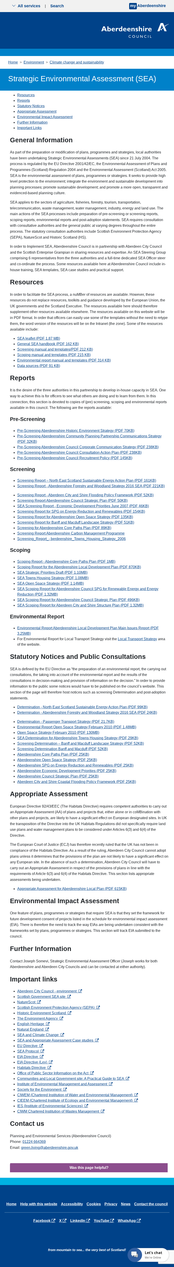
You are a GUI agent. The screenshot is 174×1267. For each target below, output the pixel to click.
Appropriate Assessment (36, 111)
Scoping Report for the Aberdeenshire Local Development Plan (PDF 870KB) (79, 567)
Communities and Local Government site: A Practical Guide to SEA (73, 1079)
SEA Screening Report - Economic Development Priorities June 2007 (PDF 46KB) (83, 506)
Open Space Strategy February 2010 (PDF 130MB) (58, 732)
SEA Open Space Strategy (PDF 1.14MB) (50, 583)
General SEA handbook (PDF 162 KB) (48, 344)
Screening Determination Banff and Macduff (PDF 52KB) (62, 749)
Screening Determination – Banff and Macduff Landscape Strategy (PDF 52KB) (80, 743)
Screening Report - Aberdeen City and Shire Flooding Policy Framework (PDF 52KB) (85, 495)
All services (29, 6)
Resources (26, 95)
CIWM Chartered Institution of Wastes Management (60, 1111)
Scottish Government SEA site (44, 997)
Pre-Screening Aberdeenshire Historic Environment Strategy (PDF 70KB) (75, 431)
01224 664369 (34, 1142)
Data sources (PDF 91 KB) (38, 366)
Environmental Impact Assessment (44, 117)
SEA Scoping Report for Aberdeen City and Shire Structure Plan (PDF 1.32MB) (80, 605)
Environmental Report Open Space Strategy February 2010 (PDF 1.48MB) (76, 727)
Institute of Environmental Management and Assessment (65, 1084)
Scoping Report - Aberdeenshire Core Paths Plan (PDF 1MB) (66, 561)
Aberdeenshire (148, 5)
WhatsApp (130, 1221)
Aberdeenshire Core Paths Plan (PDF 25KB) (53, 754)
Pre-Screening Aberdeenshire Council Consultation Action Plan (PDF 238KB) (79, 452)
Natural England (33, 1029)
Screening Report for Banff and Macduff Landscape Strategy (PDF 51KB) (75, 522)
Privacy (110, 1204)
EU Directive (30, 1046)
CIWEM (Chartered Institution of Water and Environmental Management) (77, 1095)
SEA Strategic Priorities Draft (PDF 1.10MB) (52, 572)
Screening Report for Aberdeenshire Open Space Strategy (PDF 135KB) (75, 517)
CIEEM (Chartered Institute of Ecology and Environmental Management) (77, 1100)
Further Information (32, 122)
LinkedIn (81, 1221)
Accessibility (72, 1204)
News (125, 1204)
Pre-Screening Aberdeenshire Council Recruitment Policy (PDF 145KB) (74, 458)
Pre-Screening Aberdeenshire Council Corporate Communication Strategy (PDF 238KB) (88, 447)
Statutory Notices (31, 106)
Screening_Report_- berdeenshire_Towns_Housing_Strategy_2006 (71, 539)
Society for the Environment (42, 1089)
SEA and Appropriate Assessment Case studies (58, 1040)
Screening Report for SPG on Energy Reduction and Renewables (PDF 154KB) (81, 511)
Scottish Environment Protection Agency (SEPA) (58, 1008)
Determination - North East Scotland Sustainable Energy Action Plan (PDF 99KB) (82, 707)
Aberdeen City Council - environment (49, 991)
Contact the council (151, 1204)
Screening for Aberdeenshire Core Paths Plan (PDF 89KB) (64, 528)
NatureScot (29, 1002)
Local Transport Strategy (137, 639)
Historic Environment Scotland (44, 1013)
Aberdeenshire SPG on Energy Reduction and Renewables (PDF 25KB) (75, 765)
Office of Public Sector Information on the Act (55, 1073)
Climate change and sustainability (77, 62)
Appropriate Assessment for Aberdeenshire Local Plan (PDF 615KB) (72, 889)
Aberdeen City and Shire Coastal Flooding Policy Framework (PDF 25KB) (76, 782)
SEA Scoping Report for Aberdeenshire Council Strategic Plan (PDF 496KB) (78, 600)
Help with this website (38, 1204)
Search (57, 6)
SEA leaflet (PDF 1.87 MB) (38, 338)
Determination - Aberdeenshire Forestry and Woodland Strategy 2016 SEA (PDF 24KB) (87, 712)
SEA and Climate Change (40, 1035)
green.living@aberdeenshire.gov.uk (49, 1148)
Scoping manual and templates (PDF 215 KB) (54, 355)
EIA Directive (30, 1057)
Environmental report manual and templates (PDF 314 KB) (64, 360)
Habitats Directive (34, 1068)
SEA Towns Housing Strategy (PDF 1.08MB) (53, 578)
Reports (23, 100)
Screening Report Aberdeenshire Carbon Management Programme (71, 533)
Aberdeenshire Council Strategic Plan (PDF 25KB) (58, 776)
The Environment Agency (40, 1018)
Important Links (29, 128)
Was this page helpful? (89, 1168)
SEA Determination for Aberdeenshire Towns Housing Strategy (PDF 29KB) (77, 738)
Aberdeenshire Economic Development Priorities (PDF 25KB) (66, 771)
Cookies (94, 1204)
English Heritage (33, 1024)
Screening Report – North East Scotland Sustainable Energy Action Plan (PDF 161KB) (86, 480)
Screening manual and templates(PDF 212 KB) (55, 349)
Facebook (45, 1221)
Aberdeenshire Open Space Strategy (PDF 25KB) (57, 760)
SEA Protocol (30, 1051)
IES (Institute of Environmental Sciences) (52, 1106)
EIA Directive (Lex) (35, 1062)
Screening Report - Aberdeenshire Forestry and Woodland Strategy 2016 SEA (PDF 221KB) (91, 486)
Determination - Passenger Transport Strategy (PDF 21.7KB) (65, 722)
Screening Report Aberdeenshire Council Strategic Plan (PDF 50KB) (72, 500)
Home (13, 62)
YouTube (105, 1221)
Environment (34, 62)
